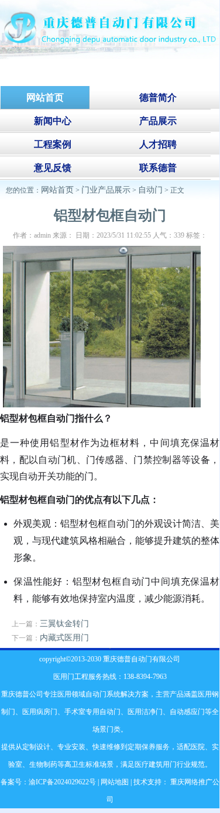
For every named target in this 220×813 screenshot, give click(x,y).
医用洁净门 (145, 712)
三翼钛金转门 (64, 623)
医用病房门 (39, 712)
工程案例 (52, 144)
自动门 (150, 190)
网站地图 (115, 782)
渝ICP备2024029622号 (62, 782)
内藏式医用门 (64, 637)
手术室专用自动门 (92, 712)
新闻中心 (52, 121)
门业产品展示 (105, 190)
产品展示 (158, 121)
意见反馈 (52, 168)
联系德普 (158, 168)
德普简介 (158, 97)
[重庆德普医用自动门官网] (109, 56)
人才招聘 (158, 144)
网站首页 (57, 190)
